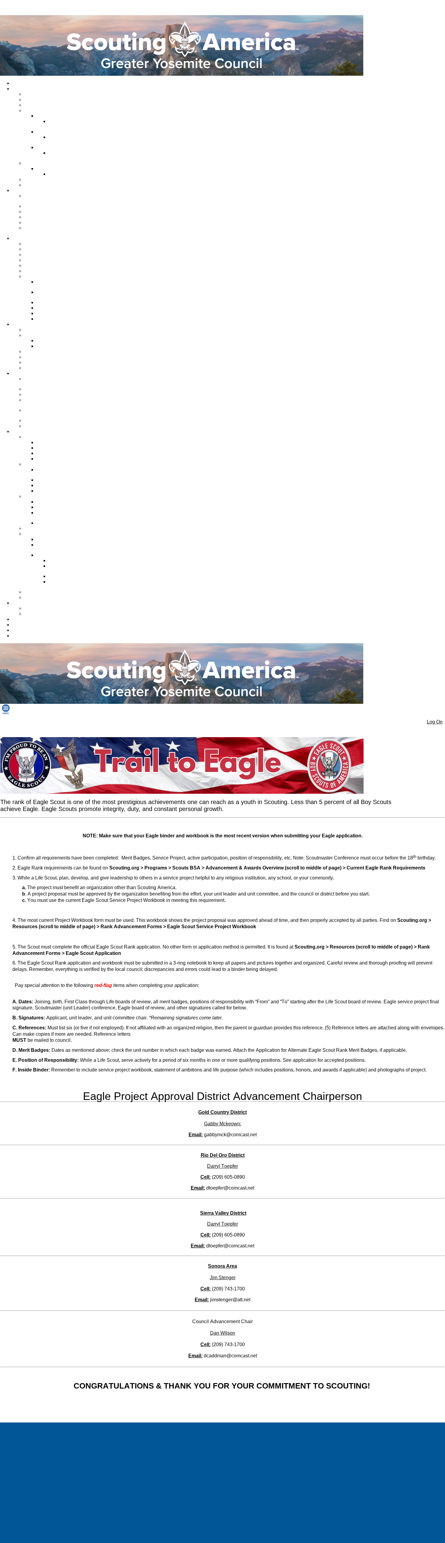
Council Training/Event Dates (46, 381)
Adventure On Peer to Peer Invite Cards (75, 569)
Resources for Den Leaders (52, 597)
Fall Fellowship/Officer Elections (58, 295)
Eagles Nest (37, 592)
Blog (18, 635)
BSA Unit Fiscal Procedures (64, 507)
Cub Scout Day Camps (47, 329)
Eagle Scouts (50, 447)
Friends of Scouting (44, 211)
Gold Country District (57, 116)
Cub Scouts (37, 249)
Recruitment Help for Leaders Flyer (65, 547)
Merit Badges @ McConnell (64, 340)
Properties (35, 163)
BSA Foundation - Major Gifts (47, 231)
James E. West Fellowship (51, 217)
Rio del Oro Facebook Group (70, 140)
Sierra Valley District (57, 147)
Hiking (32, 351)
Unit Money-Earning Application (56, 515)
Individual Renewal (32, 630)
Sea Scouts (37, 265)
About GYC (24, 88)
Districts (33, 110)
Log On (435, 721)
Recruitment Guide (56, 539)
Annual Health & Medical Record (60, 472)
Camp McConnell (54, 168)
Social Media (38, 185)
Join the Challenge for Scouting (46, 199)
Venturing (35, 260)
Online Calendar (41, 608)
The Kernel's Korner (57, 501)
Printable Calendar (43, 613)
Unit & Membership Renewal (53, 528)
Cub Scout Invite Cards (72, 576)
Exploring (35, 271)
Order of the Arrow (43, 276)
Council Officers (41, 99)
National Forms (52, 480)
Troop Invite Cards (67, 560)
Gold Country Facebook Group (72, 124)
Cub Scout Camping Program (56, 285)
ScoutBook (48, 453)
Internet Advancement (59, 442)
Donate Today (39, 206)
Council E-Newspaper (46, 179)
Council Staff (38, 94)
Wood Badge (38, 426)
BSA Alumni (24, 624)
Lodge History (51, 302)
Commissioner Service (47, 105)
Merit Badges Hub (55, 346)
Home (19, 83)
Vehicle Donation (42, 222)
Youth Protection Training (50, 389)
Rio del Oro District (56, 131)
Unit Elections (51, 318)
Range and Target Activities (52, 368)
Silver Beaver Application (61, 490)
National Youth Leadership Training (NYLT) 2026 (50, 413)
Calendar (22, 603)
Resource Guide (53, 485)
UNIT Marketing (41, 420)
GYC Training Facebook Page (48, 403)
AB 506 (33, 394)
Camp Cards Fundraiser (61, 523)
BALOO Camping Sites (47, 357)
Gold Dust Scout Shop (35, 619)
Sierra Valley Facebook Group (71, 156)
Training (21, 373)
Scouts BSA (37, 254)
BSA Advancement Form (61, 458)
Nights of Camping (55, 308)
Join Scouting (38, 243)
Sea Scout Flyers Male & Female (72, 584)
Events (32, 362)
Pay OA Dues (50, 313)
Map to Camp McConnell (73, 174)
